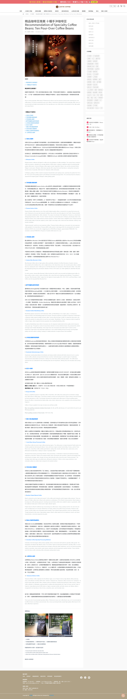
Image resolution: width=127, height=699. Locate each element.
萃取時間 (100, 97)
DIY (100, 100)
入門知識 (95, 76)
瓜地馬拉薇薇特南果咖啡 (32, 337)
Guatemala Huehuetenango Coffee (34, 352)
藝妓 (101, 95)
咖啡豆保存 (96, 103)
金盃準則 (97, 69)
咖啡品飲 (91, 26)
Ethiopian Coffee (30, 159)
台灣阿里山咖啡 (31, 556)
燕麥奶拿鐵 (95, 87)
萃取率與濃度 (90, 69)
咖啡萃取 (95, 71)
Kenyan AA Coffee (30, 391)
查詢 (24, 676)
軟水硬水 (89, 74)
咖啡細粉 (89, 82)
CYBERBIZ (51, 695)
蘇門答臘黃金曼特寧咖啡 (32, 285)
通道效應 (89, 84)
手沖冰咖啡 (95, 74)
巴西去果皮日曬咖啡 (31, 467)
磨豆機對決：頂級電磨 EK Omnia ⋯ (95, 131)
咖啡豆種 (91, 40)
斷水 (96, 97)
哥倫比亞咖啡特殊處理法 (32, 520)
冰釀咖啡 (89, 61)
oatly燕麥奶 (90, 89)
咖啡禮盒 (90, 11)
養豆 (88, 97)
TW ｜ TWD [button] (113, 6)
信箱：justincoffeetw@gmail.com (31, 683)
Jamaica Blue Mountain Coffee (33, 260)
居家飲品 (100, 89)
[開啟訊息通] (123, 695)
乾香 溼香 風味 (90, 108)
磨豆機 (100, 92)
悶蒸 (97, 66)
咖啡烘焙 (91, 43)
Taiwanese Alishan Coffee (33, 575)
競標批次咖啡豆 (48, 11)
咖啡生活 (91, 32)
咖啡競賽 (91, 46)
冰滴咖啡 (96, 100)
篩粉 (94, 82)
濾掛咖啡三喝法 (91, 66)
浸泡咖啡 (89, 76)
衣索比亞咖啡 (29, 138)
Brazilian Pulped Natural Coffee (34, 495)
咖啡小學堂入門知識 (94, 23)
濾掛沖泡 (98, 58)
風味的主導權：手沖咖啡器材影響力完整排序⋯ (95, 136)
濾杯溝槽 (99, 82)
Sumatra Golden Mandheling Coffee (35, 310)
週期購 (83, 11)
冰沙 (93, 58)
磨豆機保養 (89, 100)
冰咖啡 (88, 58)
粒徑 (94, 95)
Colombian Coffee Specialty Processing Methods (38, 539)
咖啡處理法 (92, 37)
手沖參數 (95, 105)
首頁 (21, 11)
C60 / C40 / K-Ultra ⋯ (94, 127)
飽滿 (96, 89)
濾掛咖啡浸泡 (65, 11)
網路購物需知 (35, 676)
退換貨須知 (42, 676)
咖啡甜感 (95, 79)
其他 (97, 11)
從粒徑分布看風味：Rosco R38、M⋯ (95, 123)
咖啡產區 (91, 34)
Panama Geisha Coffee (31, 208)
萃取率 (96, 63)
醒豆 (92, 97)
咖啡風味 (89, 92)
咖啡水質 (89, 87)
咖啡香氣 (89, 79)
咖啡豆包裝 (89, 103)
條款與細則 (49, 676)
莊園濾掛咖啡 (90, 63)
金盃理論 (89, 105)
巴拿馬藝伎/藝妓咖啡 (31, 182)
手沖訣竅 (89, 71)
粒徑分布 (89, 95)
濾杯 (100, 79)
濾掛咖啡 (95, 61)
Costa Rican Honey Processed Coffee (35, 442)
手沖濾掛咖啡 (96, 56)
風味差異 (95, 92)
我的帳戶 (29, 676)
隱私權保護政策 (57, 676)
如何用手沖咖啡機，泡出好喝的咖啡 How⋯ (95, 140)
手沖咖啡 (91, 29)
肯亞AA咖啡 (29, 368)
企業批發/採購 (75, 11)
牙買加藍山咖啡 (30, 237)
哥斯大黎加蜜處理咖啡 (32, 419)
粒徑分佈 (95, 84)
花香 (98, 95)
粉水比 (97, 108)
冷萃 (101, 108)
